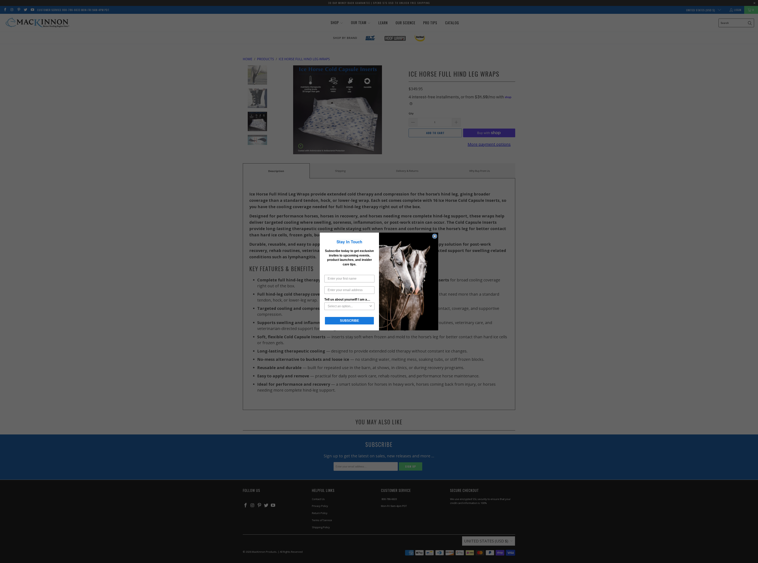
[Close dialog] (435, 236)
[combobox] (348, 306)
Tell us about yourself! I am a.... (347, 299)
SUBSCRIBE (349, 320)
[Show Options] (371, 306)
